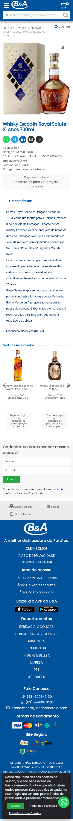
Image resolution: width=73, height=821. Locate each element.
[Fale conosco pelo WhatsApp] (63, 802)
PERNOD (24, 165)
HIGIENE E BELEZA (36, 655)
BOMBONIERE (36, 648)
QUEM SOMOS (36, 548)
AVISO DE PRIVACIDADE (36, 555)
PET (36, 669)
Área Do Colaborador (36, 592)
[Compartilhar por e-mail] (31, 139)
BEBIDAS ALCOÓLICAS (36, 627)
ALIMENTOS (36, 641)
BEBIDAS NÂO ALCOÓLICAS (36, 634)
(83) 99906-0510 (39, 702)
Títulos (55, 507)
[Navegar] (4, 385)
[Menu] (6, 5)
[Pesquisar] (66, 15)
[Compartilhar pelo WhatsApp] (6, 139)
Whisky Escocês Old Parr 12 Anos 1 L (54, 387)
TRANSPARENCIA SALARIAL (36, 562)
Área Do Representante (37, 585)
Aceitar (15, 806)
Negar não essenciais (43, 806)
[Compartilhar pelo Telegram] (14, 139)
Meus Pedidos (23, 507)
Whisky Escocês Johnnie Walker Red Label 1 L (18, 387)
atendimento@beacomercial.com (38, 708)
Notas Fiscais (23, 514)
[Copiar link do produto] (39, 139)
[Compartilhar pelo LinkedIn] (22, 139)
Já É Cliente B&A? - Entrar (36, 578)
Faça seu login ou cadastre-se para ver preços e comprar (36, 182)
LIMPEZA (36, 662)
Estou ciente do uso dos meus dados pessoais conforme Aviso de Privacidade (33, 491)
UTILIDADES (36, 677)
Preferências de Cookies (25, 813)
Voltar (64, 26)
